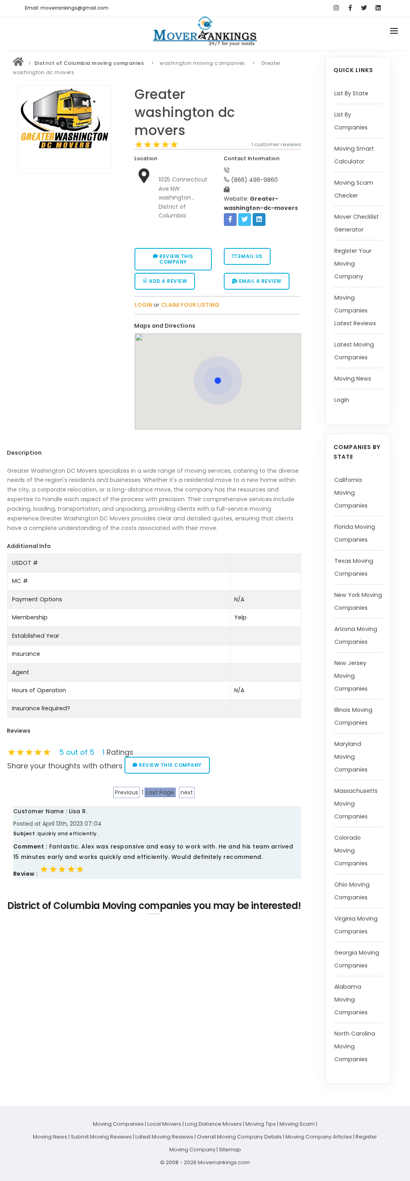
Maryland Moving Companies (351, 757)
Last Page (160, 792)
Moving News (352, 379)
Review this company (175, 259)
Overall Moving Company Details (239, 1137)
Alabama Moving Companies (351, 999)
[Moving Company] (18, 63)
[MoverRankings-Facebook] (350, 8)
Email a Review (259, 281)
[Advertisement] (67, 233)
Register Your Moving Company (353, 263)
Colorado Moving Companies (351, 850)
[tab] (215, 325)
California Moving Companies (351, 493)
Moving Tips (260, 1124)
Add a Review (167, 281)
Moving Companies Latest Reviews (355, 310)
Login (341, 400)
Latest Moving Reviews (164, 1137)
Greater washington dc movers (185, 112)
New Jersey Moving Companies (351, 676)
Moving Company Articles (318, 1137)
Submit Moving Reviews (101, 1137)
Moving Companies (118, 1124)
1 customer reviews (276, 144)
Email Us (250, 256)
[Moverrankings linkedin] (378, 8)
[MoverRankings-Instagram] (336, 8)
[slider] (157, 144)
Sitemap (230, 1149)
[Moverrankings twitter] (364, 8)
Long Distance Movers (213, 1124)
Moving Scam (297, 1124)
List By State (351, 93)
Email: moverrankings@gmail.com (67, 7)
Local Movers (164, 1124)
